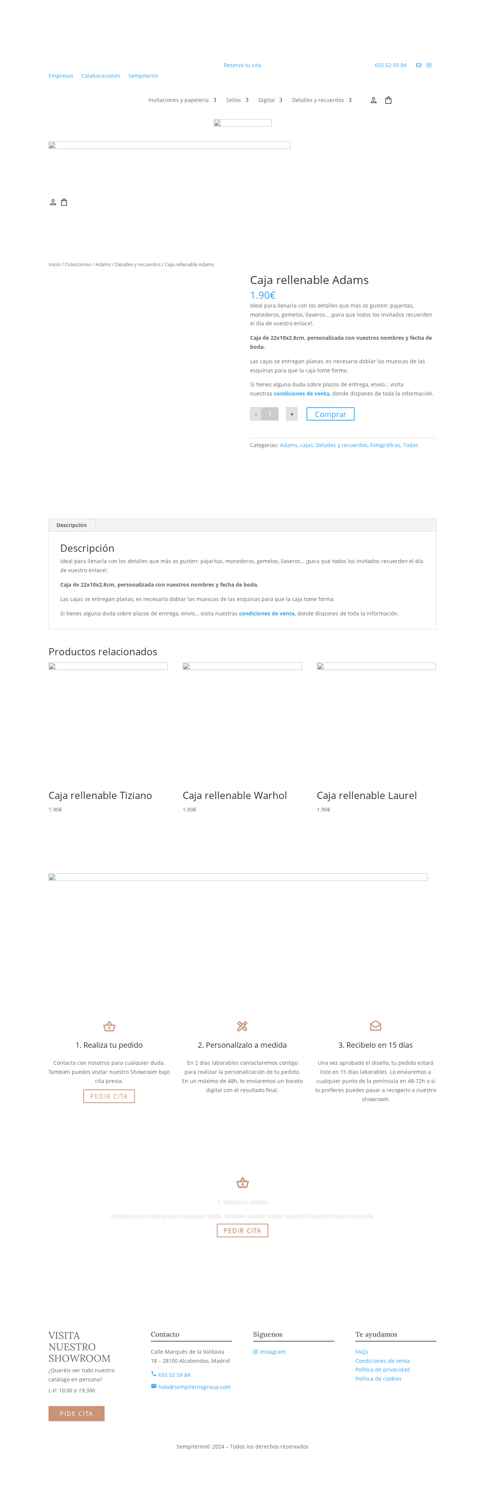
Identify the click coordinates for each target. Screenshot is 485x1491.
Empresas (61, 75)
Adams (103, 264)
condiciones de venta (300, 393)
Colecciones (78, 264)
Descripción (71, 525)
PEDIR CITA (109, 1096)
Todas (410, 445)
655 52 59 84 (391, 65)
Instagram (273, 1351)
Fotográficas (385, 445)
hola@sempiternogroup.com (191, 1387)
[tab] (71, 525)
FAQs (361, 1351)
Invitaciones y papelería (179, 100)
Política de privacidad (382, 1369)
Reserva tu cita (242, 65)
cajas (306, 445)
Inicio (54, 264)
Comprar (330, 414)
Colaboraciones (100, 75)
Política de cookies (378, 1378)
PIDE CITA (76, 1413)
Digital (266, 100)
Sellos (233, 100)
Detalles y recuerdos (318, 100)
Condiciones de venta (382, 1360)
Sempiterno (143, 75)
